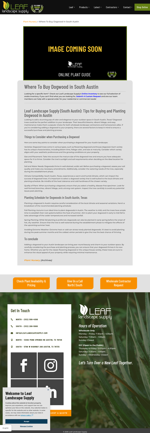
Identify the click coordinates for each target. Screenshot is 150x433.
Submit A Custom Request (88, 96)
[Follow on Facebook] (24, 365)
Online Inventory (89, 94)
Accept (26, 421)
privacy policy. (26, 415)
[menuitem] (72, 7)
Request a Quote (56, 413)
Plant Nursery (30, 21)
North (71, 285)
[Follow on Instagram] (51, 365)
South (79, 285)
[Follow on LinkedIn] (51, 392)
